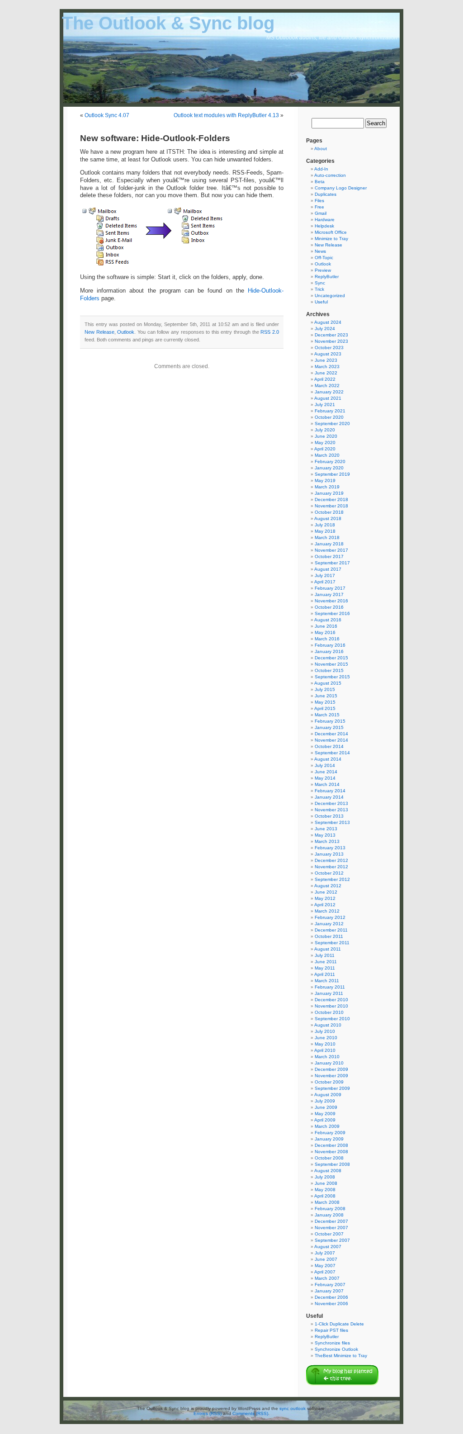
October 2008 (329, 1157)
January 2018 (329, 543)
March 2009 (327, 1126)
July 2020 (325, 429)
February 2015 (330, 721)
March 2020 (327, 455)
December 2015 (331, 657)
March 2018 (327, 537)
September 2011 (332, 942)
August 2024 (327, 322)
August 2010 (327, 1024)
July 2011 (325, 955)
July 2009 (325, 1100)
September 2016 (332, 613)
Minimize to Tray (331, 238)
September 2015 (332, 676)
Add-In (321, 168)
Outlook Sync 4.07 (107, 115)
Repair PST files (331, 1330)
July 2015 (325, 689)
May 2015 (325, 702)
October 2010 (329, 1012)
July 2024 (325, 328)
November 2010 (331, 1005)
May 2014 (325, 778)
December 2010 (331, 999)
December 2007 (331, 1221)
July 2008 (325, 1176)
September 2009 (332, 1088)
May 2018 (325, 531)
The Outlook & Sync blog (168, 23)
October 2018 (329, 512)
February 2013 (330, 847)
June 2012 (326, 892)
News (320, 251)
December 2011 (331, 930)
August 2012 (327, 885)
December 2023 (331, 334)
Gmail (320, 213)
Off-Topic (324, 257)
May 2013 (325, 835)
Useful (321, 301)
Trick (319, 289)
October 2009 (329, 1081)
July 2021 (325, 404)
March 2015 (327, 714)
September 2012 (332, 879)
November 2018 (331, 505)
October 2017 (329, 556)
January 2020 (329, 467)
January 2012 (329, 923)
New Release (99, 332)
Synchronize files (332, 1342)
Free (319, 206)
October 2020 (329, 417)
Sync (320, 282)
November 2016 (331, 600)
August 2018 (327, 518)
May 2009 (325, 1113)
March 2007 (327, 1278)
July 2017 (325, 575)
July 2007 (325, 1252)
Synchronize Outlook (336, 1349)
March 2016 (327, 638)
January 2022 (329, 391)
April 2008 (324, 1195)
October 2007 (329, 1233)
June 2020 (326, 436)
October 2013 (329, 816)
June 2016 (326, 626)
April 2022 (324, 379)
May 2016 (325, 632)
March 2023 (327, 366)
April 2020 (324, 448)
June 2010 (326, 1037)
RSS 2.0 (269, 332)
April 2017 (324, 581)
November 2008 (331, 1151)
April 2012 (324, 904)
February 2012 (330, 917)
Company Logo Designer (341, 187)
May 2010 (325, 1043)
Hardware (325, 219)
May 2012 (325, 898)
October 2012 (329, 873)
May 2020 (325, 442)
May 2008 (325, 1189)
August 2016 (327, 619)
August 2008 (327, 1170)
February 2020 (330, 461)
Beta (320, 181)
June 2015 (326, 695)
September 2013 (332, 822)
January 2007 (329, 1290)
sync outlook (292, 1408)
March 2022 (327, 385)
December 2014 (331, 733)
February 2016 (330, 645)
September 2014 (332, 752)
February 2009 (330, 1132)
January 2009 (329, 1138)
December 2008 (331, 1145)
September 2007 (332, 1240)
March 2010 (327, 1056)
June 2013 (326, 828)
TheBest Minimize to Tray (341, 1355)
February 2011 (330, 986)
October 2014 (329, 746)
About (320, 148)
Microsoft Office (331, 232)
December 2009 (331, 1069)
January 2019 (329, 493)
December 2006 (331, 1297)
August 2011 (327, 949)
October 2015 (329, 670)
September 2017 (332, 562)
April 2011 (324, 974)
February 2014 (330, 790)
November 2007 (331, 1227)
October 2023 (329, 347)
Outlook (125, 332)
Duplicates (325, 194)
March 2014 (327, 784)
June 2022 (326, 372)
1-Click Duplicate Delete (339, 1323)
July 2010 (325, 1031)
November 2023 (331, 341)
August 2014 (327, 759)
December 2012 (331, 860)
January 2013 (329, 854)
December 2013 (331, 803)
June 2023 (326, 360)
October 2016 (329, 607)
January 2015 (329, 727)
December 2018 (331, 499)
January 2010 (329, 1062)
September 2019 (332, 474)
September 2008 (332, 1164)
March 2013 (327, 841)
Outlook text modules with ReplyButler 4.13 (226, 115)
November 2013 (331, 809)
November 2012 (331, 866)
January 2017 (329, 594)
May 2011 (325, 967)
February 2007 (330, 1284)
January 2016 (329, 651)
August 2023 (327, 353)
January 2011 (329, 993)
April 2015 (324, 708)
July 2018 (325, 524)
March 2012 (327, 911)
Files (319, 200)
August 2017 (327, 569)
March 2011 (327, 980)
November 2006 (331, 1303)
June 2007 (326, 1259)
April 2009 (324, 1119)
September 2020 (332, 423)
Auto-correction (330, 175)
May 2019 (325, 480)
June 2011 (326, 961)
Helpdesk (324, 225)
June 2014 (326, 771)
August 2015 (327, 683)
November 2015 (331, 664)
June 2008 (326, 1183)
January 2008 (329, 1214)
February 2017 (330, 588)
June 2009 (326, 1107)
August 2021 (327, 398)
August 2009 (327, 1094)
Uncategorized (330, 295)
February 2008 (330, 1208)
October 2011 (329, 936)
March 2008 (327, 1202)
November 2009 (331, 1075)
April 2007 (324, 1271)
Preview (323, 270)
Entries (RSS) (208, 1413)
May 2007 (325, 1265)
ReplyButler (327, 276)
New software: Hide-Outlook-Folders (155, 138)
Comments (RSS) (250, 1413)
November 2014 (331, 740)
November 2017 (331, 550)
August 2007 (327, 1246)
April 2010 (324, 1050)
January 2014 (329, 797)
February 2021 (330, 410)
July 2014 (325, 765)
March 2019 (327, 486)
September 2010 (332, 1018)
